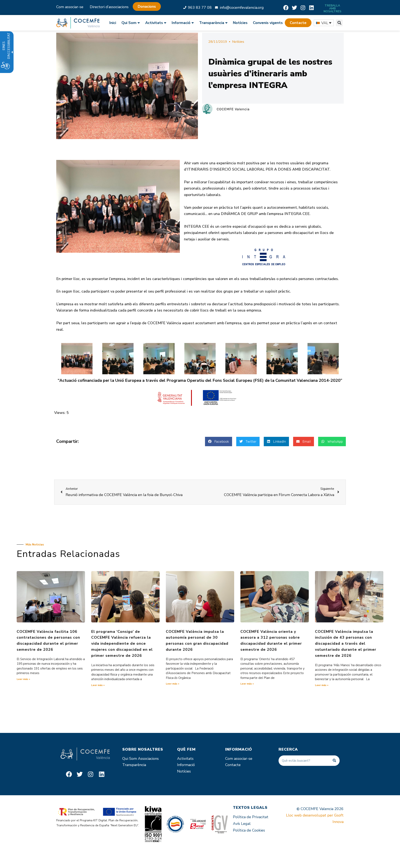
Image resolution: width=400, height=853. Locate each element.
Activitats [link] (154, 22)
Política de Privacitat (250, 816)
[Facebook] (286, 7)
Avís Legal (242, 823)
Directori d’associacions (109, 6)
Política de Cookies (249, 830)
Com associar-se (69, 6)
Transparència (134, 764)
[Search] (334, 760)
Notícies (240, 22)
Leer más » (23, 679)
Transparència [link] (211, 22)
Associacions (148, 758)
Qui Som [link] (128, 22)
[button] (298, 22)
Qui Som (129, 758)
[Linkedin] (311, 7)
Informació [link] (181, 22)
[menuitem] (114, 23)
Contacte (233, 764)
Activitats (185, 758)
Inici (112, 22)
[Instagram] (303, 7)
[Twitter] (294, 7)
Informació (186, 764)
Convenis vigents (268, 22)
